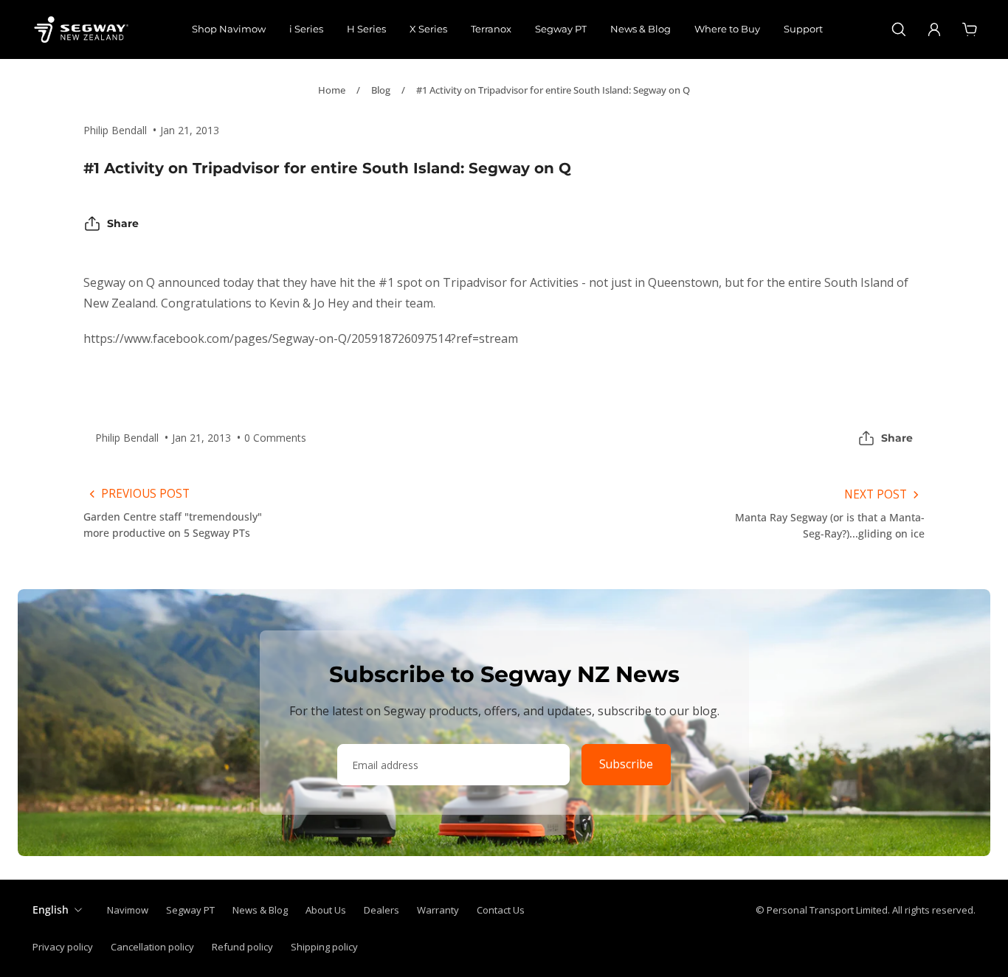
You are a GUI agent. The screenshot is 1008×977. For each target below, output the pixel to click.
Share (123, 223)
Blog (380, 90)
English (50, 910)
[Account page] (934, 29)
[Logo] (81, 29)
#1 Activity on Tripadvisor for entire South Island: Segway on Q (553, 90)
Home (331, 90)
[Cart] (969, 29)
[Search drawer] (898, 29)
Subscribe (626, 764)
